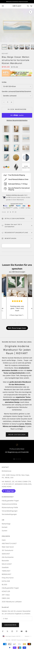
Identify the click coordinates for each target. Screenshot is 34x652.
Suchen (4, 531)
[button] (15, 323)
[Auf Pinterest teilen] (13, 212)
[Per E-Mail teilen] (15, 212)
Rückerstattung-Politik (10, 507)
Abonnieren (10, 625)
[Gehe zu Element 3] (15, 47)
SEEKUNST (6, 554)
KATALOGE (6, 581)
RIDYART (5, 53)
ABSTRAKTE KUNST (9, 543)
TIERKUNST (6, 571)
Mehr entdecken (17, 434)
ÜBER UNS (6, 598)
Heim (4, 540)
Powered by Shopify (22, 640)
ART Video (6, 595)
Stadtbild (5, 567)
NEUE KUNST (7, 564)
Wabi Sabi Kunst (8, 547)
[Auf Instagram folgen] (12, 631)
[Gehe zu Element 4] (21, 47)
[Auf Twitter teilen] (10, 212)
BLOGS (4, 584)
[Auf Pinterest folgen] (17, 631)
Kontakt (4, 527)
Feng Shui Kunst (8, 578)
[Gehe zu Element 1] (4, 47)
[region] (17, 450)
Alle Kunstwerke (8, 557)
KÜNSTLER (6, 591)
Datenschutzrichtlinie (9, 504)
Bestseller (5, 561)
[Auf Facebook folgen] (3, 631)
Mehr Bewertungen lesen (17, 328)
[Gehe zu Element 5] (27, 47)
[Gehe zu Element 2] (10, 47)
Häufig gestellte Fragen (10, 501)
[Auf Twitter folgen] (7, 631)
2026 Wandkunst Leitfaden (12, 602)
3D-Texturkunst (7, 550)
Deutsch (27, 636)
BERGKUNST (6, 574)
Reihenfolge (6, 524)
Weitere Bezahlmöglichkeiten (17, 120)
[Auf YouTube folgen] (21, 631)
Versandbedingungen (9, 511)
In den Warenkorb (17, 109)
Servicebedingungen (9, 514)
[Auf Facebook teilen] (8, 212)
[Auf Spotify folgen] (26, 631)
